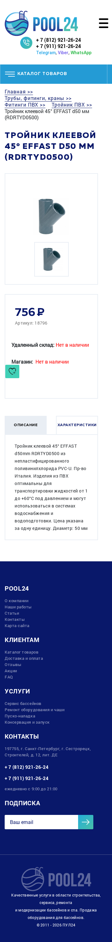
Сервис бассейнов (23, 703)
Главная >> (19, 91)
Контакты (15, 619)
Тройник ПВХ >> (72, 105)
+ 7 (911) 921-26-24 (58, 46)
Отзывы (13, 664)
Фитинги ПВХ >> (25, 105)
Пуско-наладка (20, 716)
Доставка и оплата (24, 658)
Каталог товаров (21, 652)
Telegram (46, 52)
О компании (17, 600)
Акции (11, 670)
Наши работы (18, 607)
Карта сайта (17, 625)
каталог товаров (42, 74)
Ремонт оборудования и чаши (34, 709)
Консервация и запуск (27, 722)
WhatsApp (81, 52)
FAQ (9, 677)
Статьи (12, 613)
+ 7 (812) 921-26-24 (58, 39)
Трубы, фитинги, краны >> (38, 98)
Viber (63, 52)
